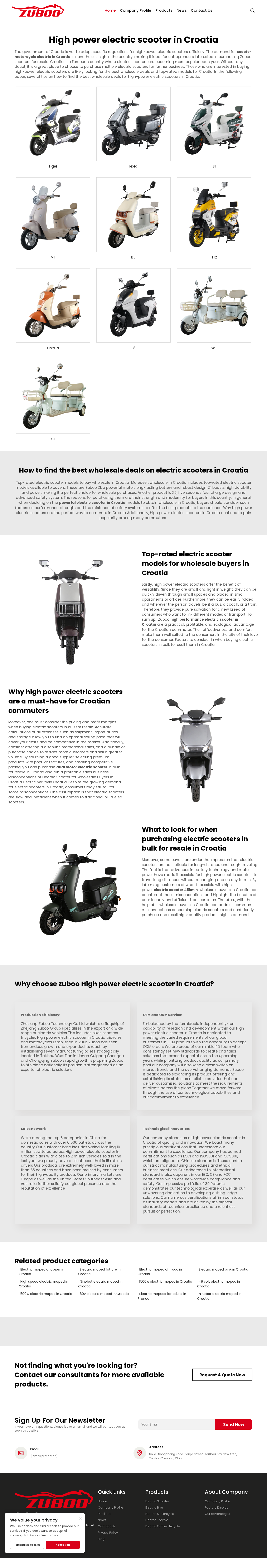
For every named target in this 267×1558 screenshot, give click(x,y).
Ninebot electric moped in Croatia (100, 1283)
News (182, 10)
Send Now (233, 1424)
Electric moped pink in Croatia (223, 1269)
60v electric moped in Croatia (104, 1294)
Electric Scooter (157, 1501)
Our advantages (217, 1513)
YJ (53, 438)
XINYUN (53, 347)
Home (110, 10)
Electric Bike (154, 1507)
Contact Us (201, 10)
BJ (133, 257)
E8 (133, 347)
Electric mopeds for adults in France (162, 1296)
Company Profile (135, 10)
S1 (214, 166)
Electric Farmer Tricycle (162, 1526)
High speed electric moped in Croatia (43, 1283)
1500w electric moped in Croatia (165, 1281)
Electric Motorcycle (159, 1513)
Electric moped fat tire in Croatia (99, 1271)
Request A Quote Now (222, 1375)
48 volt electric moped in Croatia (218, 1283)
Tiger (52, 166)
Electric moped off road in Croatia (160, 1271)
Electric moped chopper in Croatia (41, 1271)
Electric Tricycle (156, 1520)
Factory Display (216, 1507)
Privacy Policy (108, 1532)
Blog (101, 1539)
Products (164, 10)
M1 (53, 257)
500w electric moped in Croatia (46, 1294)
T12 (214, 257)
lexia (133, 166)
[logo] (37, 10)
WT (214, 347)
